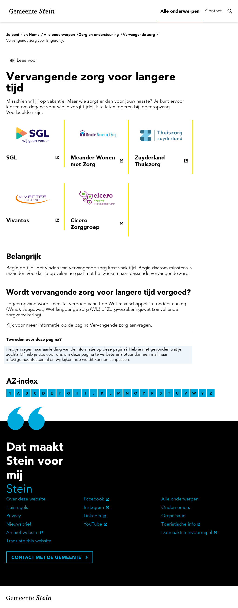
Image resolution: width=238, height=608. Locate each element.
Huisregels (17, 507)
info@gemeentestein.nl (27, 360)
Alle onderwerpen (179, 11)
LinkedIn (92, 516)
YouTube (93, 524)
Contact (213, 11)
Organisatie (173, 516)
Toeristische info (178, 524)
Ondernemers (175, 507)
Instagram (94, 507)
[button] (23, 60)
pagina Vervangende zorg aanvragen (113, 325)
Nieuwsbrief (18, 524)
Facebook (94, 499)
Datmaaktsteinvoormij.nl (186, 532)
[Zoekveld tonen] (230, 11)
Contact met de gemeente (46, 557)
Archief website (22, 532)
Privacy (13, 516)
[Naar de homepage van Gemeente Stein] (32, 11)
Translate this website (28, 541)
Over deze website (26, 499)
